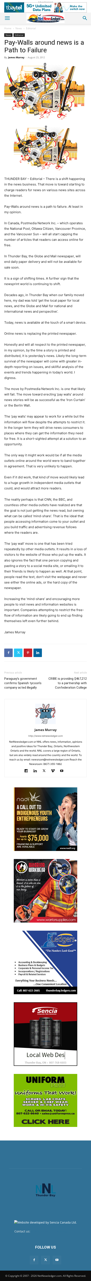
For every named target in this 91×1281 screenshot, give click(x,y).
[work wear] (45, 891)
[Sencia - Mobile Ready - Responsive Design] (45, 1034)
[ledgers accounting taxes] (45, 962)
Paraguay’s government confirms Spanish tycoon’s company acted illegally (22, 683)
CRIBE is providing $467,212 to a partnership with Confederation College (67, 683)
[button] (7, 18)
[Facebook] (8, 653)
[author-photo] (45, 724)
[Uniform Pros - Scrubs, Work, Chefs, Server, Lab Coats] (45, 1100)
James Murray (16, 57)
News (18, 28)
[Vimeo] (54, 771)
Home (7, 28)
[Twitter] (18, 653)
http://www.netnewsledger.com (45, 735)
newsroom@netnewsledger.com (54, 1231)
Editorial (31, 28)
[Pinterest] (28, 653)
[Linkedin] (37, 653)
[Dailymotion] (27, 771)
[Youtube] (63, 771)
